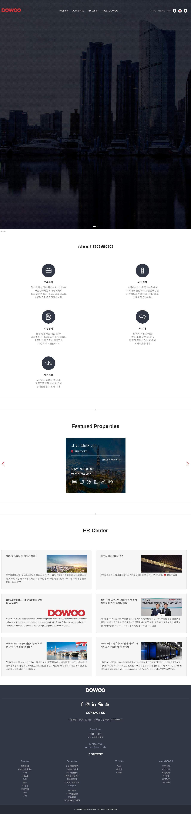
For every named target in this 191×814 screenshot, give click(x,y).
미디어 (166, 776)
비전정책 (166, 772)
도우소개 (166, 766)
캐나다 (25, 786)
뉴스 (119, 766)
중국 (25, 782)
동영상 (119, 769)
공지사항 (72, 790)
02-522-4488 (97, 744)
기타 (25, 795)
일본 (25, 779)
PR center (93, 10)
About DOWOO (110, 10)
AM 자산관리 (72, 772)
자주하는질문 (72, 794)
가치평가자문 (72, 766)
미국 (25, 772)
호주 (25, 792)
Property (63, 10)
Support (72, 786)
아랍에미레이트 (25, 769)
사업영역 (166, 769)
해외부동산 (72, 779)
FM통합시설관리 (72, 776)
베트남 (25, 776)
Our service (78, 10)
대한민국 (25, 766)
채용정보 (166, 779)
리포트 (119, 772)
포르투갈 (25, 789)
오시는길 (166, 782)
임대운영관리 (72, 769)
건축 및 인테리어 (72, 782)
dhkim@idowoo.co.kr (97, 747)
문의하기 (72, 797)
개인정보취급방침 (72, 800)
